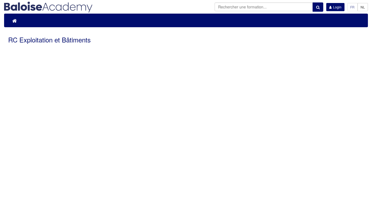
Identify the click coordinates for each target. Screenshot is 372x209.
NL (363, 7)
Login (337, 7)
